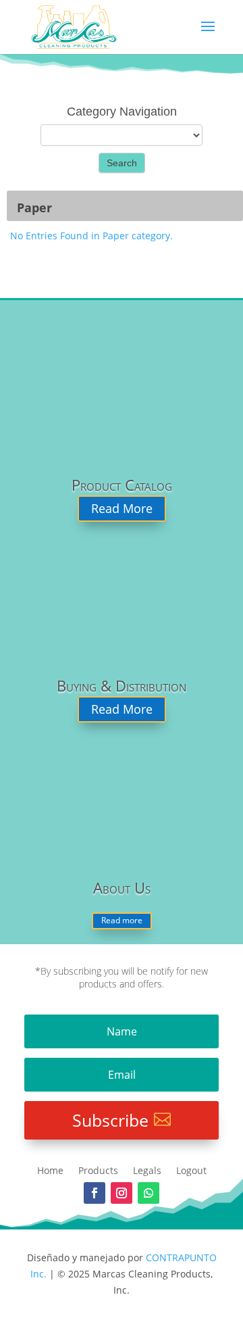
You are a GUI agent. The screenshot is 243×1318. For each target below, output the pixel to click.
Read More (122, 509)
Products (98, 1171)
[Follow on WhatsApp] (148, 1193)
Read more (121, 920)
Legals (147, 1171)
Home (50, 1171)
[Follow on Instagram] (121, 1193)
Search (122, 162)
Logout (191, 1171)
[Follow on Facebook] (94, 1193)
